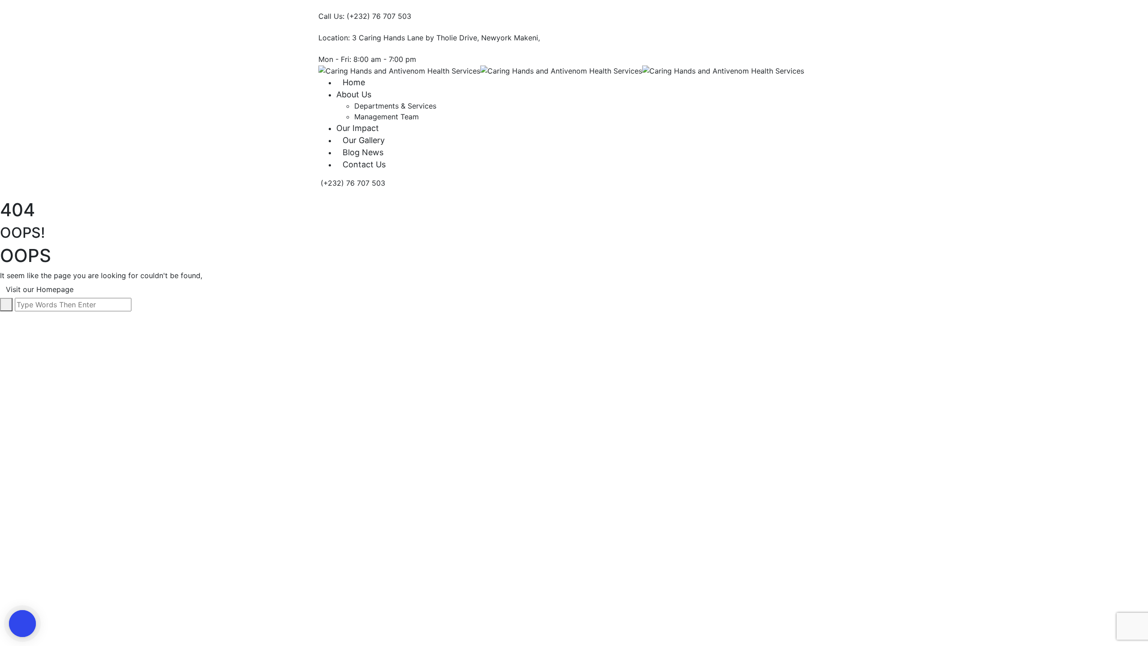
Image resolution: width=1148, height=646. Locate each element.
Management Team (386, 116)
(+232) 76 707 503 (379, 16)
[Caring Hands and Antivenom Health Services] (399, 69)
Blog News (363, 152)
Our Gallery (364, 140)
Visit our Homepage (41, 289)
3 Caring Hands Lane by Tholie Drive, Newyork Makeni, (446, 37)
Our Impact (357, 128)
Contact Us (364, 164)
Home (354, 82)
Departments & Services (395, 105)
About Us (353, 94)
